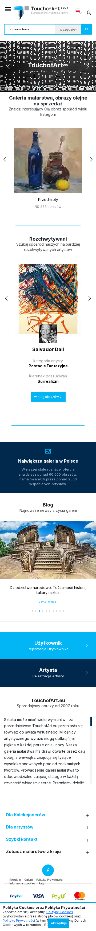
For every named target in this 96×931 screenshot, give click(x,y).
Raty (41, 883)
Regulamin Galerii (21, 879)
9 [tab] (60, 86)
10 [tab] (63, 86)
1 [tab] (32, 86)
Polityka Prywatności (49, 879)
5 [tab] (46, 86)
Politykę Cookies (59, 912)
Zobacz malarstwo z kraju (33, 851)
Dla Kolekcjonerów (25, 814)
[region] (48, 750)
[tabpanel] (48, 66)
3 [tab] (39, 86)
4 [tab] (42, 86)
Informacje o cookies (22, 883)
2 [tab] (36, 86)
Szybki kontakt (22, 839)
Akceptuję (59, 923)
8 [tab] (56, 86)
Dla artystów (20, 827)
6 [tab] (49, 86)
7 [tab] (53, 86)
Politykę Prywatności (19, 920)
